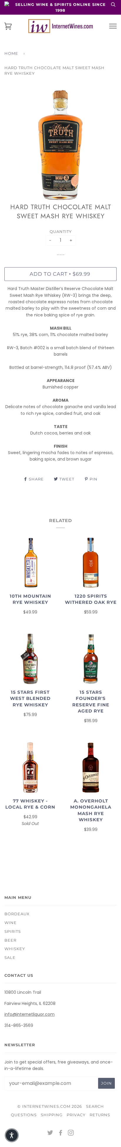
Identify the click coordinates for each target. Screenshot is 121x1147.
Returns (100, 1114)
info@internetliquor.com (29, 1014)
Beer (10, 940)
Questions (24, 1114)
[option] (60, 145)
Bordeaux (17, 913)
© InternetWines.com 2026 (49, 1106)
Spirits (12, 931)
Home (11, 53)
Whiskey (14, 948)
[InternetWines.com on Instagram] (71, 1133)
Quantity (61, 231)
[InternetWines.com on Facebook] (61, 1133)
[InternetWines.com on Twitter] (50, 1133)
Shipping (52, 1114)
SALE (10, 957)
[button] (12, 1135)
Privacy (76, 1114)
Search (95, 1106)
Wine (10, 922)
